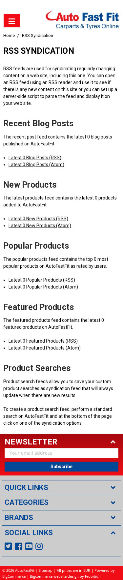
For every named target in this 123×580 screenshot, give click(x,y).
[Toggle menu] (12, 20)
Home (9, 35)
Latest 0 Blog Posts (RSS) (35, 157)
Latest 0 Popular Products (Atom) (43, 287)
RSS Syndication (37, 35)
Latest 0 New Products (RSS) (38, 218)
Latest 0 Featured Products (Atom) (45, 348)
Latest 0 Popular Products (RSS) (42, 280)
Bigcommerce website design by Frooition (65, 576)
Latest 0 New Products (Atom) (40, 225)
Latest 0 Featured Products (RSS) (43, 341)
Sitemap (45, 570)
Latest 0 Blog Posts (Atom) (36, 164)
